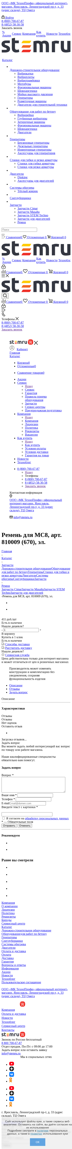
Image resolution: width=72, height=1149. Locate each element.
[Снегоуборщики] (38, 194)
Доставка (8, 958)
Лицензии (8, 909)
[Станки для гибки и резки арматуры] (38, 156)
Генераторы (35, 572)
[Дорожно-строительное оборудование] (38, 66)
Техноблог (8, 978)
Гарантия (8, 961)
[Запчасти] (38, 201)
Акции (6, 972)
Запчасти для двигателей (27, 592)
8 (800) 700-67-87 (13, 21)
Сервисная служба (17, 655)
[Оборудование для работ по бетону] (38, 108)
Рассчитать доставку (18, 648)
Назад (29, 386)
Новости (7, 975)
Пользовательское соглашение (21, 982)
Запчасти (40, 579)
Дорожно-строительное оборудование (26, 568)
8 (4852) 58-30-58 (13, 24)
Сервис (30, 389)
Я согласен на (37, 818)
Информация (10, 968)
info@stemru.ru (22, 517)
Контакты (8, 1030)
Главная (15, 352)
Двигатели (29, 575)
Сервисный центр (13, 923)
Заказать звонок (12, 329)
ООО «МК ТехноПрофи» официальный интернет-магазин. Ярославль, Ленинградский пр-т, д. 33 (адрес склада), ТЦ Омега (35, 7)
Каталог (15, 356)
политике (43, 1130)
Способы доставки (17, 644)
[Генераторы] (38, 136)
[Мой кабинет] (4, 267)
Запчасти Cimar (12, 589)
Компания (31, 420)
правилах (36, 1133)
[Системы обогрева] (38, 184)
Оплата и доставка (14, 951)
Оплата (6, 954)
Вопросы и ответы (14, 965)
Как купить (32, 445)
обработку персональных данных (47, 818)
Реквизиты (9, 916)
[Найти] (3, 234)
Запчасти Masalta (33, 589)
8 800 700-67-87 (12, 1043)
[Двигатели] (38, 170)
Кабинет (22, 349)
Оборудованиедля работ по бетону (24, 933)
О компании (10, 906)
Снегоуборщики (24, 579)
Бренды (7, 920)
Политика (8, 913)
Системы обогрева (14, 944)
